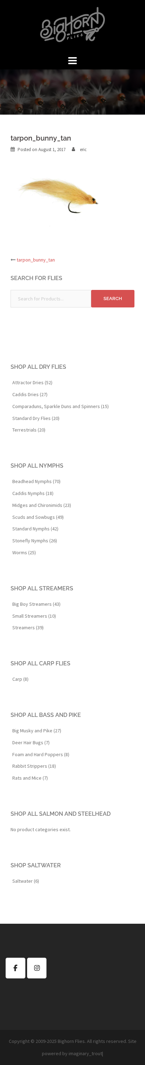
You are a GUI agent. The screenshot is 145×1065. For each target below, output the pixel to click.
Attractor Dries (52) (32, 382)
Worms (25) (24, 552)
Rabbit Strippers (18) (34, 766)
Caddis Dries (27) (30, 394)
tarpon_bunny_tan (36, 260)
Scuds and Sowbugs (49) (38, 517)
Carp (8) (20, 679)
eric (83, 149)
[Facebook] (15, 968)
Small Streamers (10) (34, 616)
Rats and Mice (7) (30, 778)
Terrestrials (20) (28, 430)
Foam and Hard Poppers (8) (40, 754)
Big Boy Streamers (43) (36, 604)
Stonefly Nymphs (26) (34, 540)
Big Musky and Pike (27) (36, 730)
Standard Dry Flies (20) (35, 418)
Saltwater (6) (25, 881)
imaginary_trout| (86, 1053)
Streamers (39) (28, 627)
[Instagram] (37, 968)
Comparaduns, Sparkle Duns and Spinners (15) (60, 406)
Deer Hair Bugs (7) (31, 742)
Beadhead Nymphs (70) (36, 481)
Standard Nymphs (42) (35, 528)
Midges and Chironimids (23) (41, 505)
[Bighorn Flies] (72, 26)
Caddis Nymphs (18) (32, 493)
